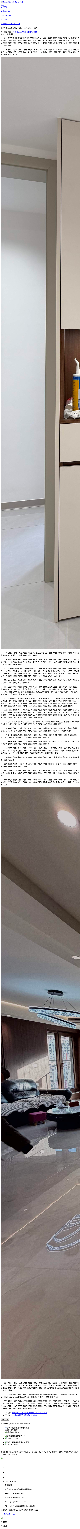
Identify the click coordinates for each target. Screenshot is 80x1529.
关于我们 (9, 1463)
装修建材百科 (11, 1472)
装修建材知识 (32, 32)
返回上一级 (5, 1419)
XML (13, 1514)
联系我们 (9, 1477)
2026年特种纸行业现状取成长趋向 (24, 1415)
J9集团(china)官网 (19, 32)
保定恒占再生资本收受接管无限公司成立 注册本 (29, 1413)
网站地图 (7, 1514)
